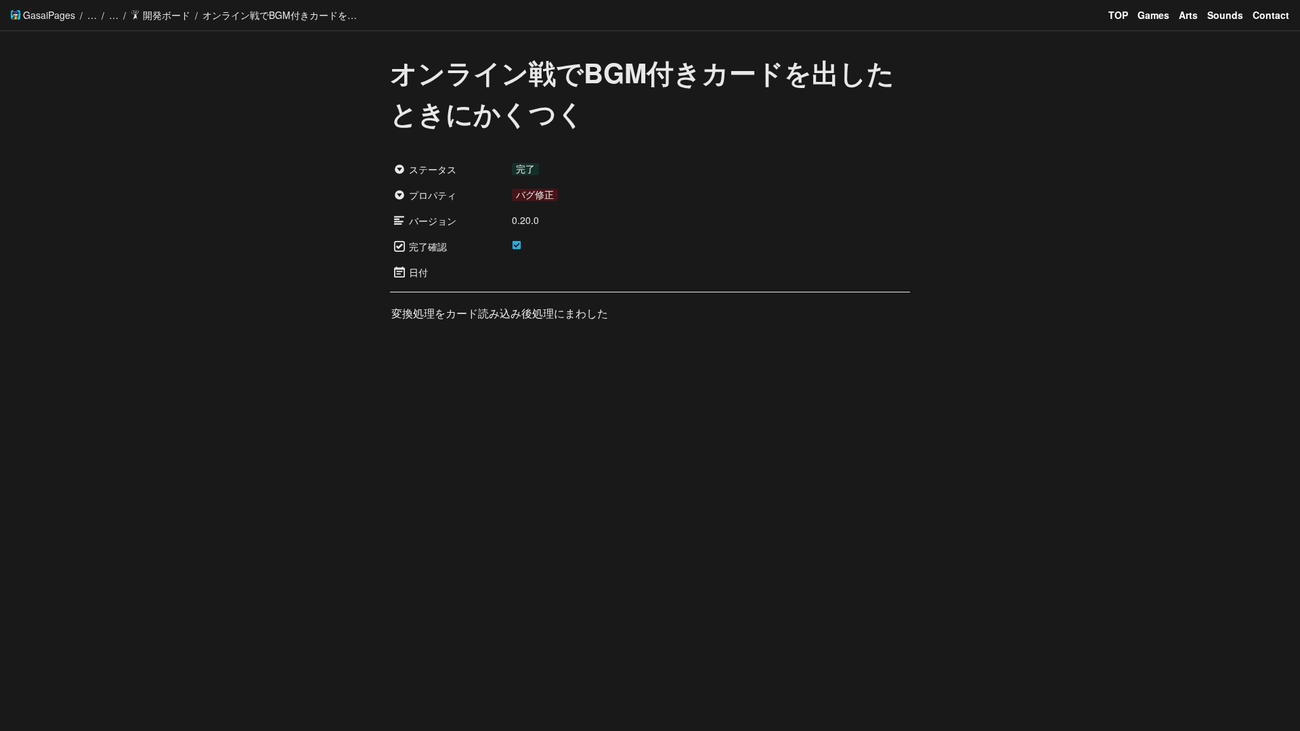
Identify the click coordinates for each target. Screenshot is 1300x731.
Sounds (1225, 15)
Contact (1271, 15)
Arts (1188, 15)
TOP (1118, 15)
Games (1153, 15)
